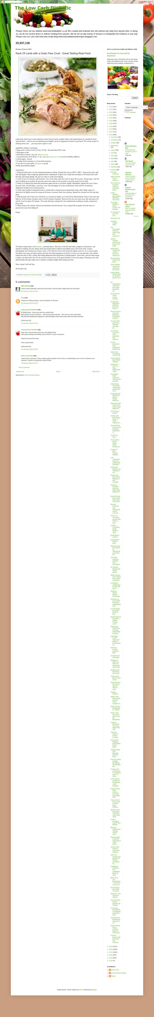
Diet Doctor (129, 161)
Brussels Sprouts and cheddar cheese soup (115, 831)
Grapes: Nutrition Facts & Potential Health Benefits (130, 178)
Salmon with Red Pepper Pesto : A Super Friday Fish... (116, 419)
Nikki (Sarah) (25, 286)
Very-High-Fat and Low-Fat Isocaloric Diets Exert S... (116, 429)
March (113, 164)
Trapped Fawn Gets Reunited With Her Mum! (115, 753)
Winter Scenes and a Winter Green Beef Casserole (116, 577)
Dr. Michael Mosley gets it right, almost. (115, 569)
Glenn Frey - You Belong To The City (115, 353)
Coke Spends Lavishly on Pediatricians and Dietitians (115, 782)
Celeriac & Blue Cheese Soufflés (114, 452)
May (112, 158)
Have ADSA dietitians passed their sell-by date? (116, 743)
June (113, 156)
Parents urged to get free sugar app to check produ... (116, 840)
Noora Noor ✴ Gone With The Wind (115, 889)
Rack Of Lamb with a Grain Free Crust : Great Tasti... (116, 499)
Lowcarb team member (29, 310)
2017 (111, 132)
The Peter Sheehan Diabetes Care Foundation (115, 561)
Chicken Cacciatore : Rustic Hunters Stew (115, 529)
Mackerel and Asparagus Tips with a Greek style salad (115, 813)
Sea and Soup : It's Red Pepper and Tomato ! (116, 902)
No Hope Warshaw (115, 173)
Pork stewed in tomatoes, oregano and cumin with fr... (115, 186)
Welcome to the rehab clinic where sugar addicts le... (116, 406)
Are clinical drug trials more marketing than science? (115, 335)
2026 (111, 107)
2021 (111, 121)
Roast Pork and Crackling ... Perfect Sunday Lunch (116, 620)
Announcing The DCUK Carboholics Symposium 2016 (115, 387)
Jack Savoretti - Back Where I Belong (116, 360)
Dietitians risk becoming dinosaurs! (115, 671)
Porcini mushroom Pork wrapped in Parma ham (115, 345)
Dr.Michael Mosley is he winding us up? (116, 469)
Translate (132, 112)
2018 (111, 129)
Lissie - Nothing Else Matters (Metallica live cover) (116, 196)
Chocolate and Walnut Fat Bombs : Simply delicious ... (115, 397)
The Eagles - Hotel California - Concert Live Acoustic (116, 377)
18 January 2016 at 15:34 (29, 323)
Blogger (94, 990)
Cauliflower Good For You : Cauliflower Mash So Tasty (115, 871)
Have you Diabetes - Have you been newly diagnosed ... (115, 489)
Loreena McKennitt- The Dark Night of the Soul (115, 726)
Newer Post (20, 371)
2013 (111, 952)
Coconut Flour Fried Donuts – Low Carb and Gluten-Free (115, 793)
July (112, 153)
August (113, 150)
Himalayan (38, 163)
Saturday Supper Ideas (114, 223)
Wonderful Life (115, 218)
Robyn (113, 976)
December (114, 137)
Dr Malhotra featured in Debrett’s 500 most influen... (115, 305)
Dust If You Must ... (114, 436)
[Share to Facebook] (53, 275)
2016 (111, 135)
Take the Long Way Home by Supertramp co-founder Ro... (115, 550)
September (114, 145)
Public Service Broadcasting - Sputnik (115, 708)
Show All (136, 216)
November (114, 140)
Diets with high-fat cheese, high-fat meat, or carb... (116, 686)
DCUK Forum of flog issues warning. (115, 296)
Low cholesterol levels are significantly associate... (115, 461)
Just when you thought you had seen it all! (115, 920)
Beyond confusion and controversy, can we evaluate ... (115, 509)
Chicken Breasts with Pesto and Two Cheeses (115, 939)
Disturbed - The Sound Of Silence (116, 895)
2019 (111, 126)
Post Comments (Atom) (32, 375)
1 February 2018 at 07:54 (29, 363)
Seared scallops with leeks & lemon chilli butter (115, 242)
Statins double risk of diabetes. (115, 178)
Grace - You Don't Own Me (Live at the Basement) (115, 716)
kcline (81, 990)
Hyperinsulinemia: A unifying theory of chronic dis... (116, 929)
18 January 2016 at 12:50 (29, 303)
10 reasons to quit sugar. (115, 656)
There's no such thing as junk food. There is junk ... (116, 519)
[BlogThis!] (49, 275)
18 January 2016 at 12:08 (29, 291)
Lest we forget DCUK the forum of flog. (115, 611)
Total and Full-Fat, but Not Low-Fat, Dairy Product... (115, 803)
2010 (111, 960)
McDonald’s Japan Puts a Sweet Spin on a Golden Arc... (116, 252)
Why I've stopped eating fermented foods (130, 210)
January (114, 170)
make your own (43, 155)
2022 (111, 118)
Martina (39, 247)
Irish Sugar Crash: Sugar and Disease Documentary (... (116, 640)
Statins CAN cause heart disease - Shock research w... (116, 700)
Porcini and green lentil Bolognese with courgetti (115, 478)
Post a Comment (24, 367)
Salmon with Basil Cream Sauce (116, 678)
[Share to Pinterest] (56, 275)
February (114, 167)
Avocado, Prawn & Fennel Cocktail (114, 734)
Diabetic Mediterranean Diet (130, 189)
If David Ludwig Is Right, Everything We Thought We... (116, 763)
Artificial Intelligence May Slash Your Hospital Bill (131, 195)
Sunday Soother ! (114, 693)
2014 (111, 949)
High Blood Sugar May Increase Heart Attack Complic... (115, 630)
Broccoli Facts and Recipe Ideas (115, 260)
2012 (111, 955)
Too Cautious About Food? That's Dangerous (115, 443)
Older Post (95, 371)
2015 (111, 946)
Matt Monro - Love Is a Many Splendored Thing (115, 368)
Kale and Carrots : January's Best (115, 650)
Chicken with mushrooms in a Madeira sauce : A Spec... (116, 772)
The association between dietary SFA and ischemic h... (116, 232)
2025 (111, 109)
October (113, 143)
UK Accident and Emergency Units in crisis (131, 151)
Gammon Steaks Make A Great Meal (115, 593)
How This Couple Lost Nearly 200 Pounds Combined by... (115, 859)
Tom (22, 298)
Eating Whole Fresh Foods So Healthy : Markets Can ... (116, 276)
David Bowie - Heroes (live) (115, 541)
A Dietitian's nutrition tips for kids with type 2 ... (115, 585)
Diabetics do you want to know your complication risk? (116, 602)
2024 (111, 112)
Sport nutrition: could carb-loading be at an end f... (115, 267)
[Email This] (46, 275)
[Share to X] (51, 275)
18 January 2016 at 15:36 (29, 349)
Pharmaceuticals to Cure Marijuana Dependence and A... (116, 315)
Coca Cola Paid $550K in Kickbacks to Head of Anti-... (116, 911)
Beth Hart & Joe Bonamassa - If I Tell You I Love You (115, 881)
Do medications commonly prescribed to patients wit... (115, 286)
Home (58, 371)
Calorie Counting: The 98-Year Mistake (116, 822)
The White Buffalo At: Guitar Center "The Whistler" (115, 206)
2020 (111, 123)
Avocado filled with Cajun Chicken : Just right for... (115, 324)
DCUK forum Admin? (115, 412)
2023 (111, 115)
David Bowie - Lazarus (115, 536)
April (112, 161)
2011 (111, 958)
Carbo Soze (115, 970)
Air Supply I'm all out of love (115, 213)
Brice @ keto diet (27, 356)
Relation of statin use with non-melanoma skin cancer (115, 663)
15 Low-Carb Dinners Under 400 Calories (115, 849)
